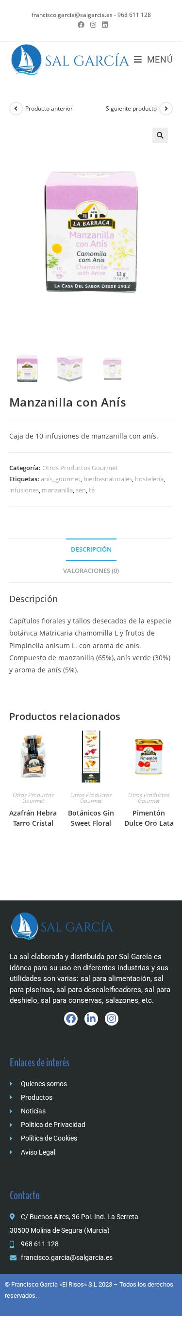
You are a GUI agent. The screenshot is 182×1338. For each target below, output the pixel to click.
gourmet (68, 478)
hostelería (149, 478)
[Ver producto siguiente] (166, 108)
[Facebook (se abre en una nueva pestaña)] (81, 24)
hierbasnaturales (107, 478)
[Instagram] (111, 1019)
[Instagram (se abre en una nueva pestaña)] (93, 24)
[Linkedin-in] (91, 1019)
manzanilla (57, 490)
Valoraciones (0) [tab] (91, 571)
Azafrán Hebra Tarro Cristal (33, 818)
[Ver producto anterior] (16, 108)
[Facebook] (71, 1019)
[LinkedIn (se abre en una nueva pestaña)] (103, 24)
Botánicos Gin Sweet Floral (91, 818)
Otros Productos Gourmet (80, 467)
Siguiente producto (131, 108)
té (92, 490)
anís (46, 478)
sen (81, 490)
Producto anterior (49, 108)
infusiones (24, 490)
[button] (160, 135)
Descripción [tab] (91, 549)
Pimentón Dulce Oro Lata (149, 818)
